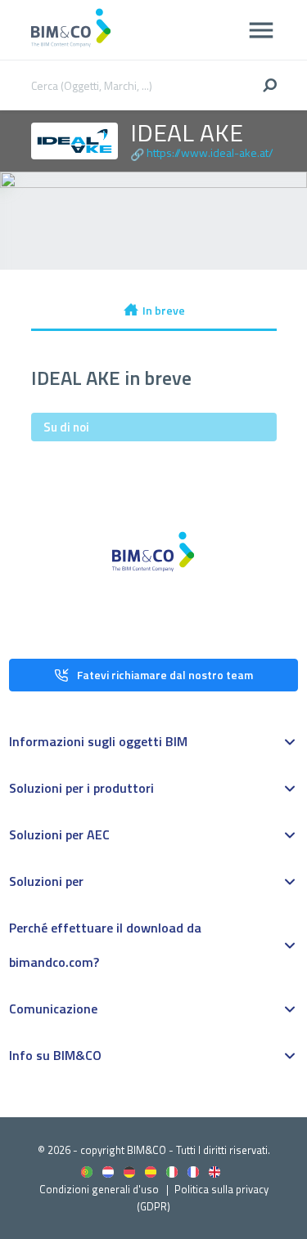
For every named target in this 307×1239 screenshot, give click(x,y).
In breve (163, 310)
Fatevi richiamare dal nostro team (165, 674)
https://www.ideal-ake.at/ (210, 152)
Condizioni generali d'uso (99, 1189)
